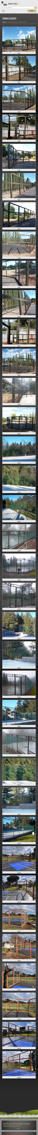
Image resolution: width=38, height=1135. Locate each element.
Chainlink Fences (12, 22)
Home (4, 22)
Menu (31, 11)
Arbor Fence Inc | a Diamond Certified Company (10, 4)
